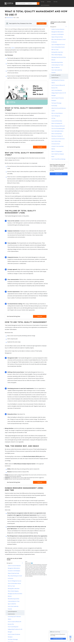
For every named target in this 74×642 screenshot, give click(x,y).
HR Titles (53, 118)
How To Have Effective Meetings (58, 159)
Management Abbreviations (14, 568)
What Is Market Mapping (13, 591)
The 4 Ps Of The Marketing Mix (58, 128)
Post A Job (40, 147)
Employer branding (45, 5)
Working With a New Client (13, 588)
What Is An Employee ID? (57, 123)
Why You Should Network (57, 113)
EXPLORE (49, 1)
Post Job (55, 1)
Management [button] (9, 563)
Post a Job (41, 23)
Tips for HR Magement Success (14, 581)
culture (12, 47)
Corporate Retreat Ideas (57, 121)
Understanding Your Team (13, 601)
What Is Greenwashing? (57, 133)
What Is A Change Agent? (57, 151)
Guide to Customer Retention (14, 565)
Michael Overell (9, 17)
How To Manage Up (56, 115)
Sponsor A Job (58, 173)
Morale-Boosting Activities (13, 598)
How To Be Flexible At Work (57, 131)
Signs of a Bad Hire (12, 603)
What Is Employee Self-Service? (58, 126)
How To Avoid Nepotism (13, 626)
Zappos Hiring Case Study (13, 573)
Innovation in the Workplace (14, 570)
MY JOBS (42, 1)
